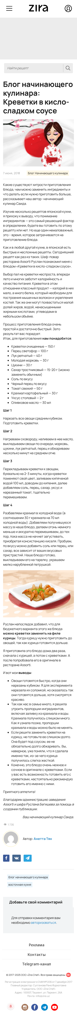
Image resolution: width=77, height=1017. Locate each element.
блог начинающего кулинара (28, 877)
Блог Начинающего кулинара (48, 173)
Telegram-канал (36, 963)
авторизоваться (43, 922)
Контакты (37, 954)
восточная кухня (19, 884)
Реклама (36, 944)
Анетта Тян (43, 838)
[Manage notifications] (10, 1006)
